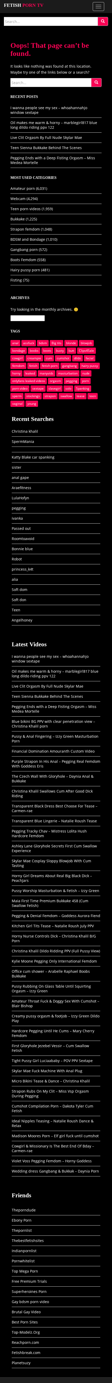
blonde (71, 343)
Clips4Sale (86, 350)
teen (92, 396)
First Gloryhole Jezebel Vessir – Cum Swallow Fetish (50, 1048)
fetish (33, 366)
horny (16, 373)
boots (47, 350)
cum (49, 358)
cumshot (63, 358)
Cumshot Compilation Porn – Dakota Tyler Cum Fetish (52, 1108)
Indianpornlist (24, 1250)
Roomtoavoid (23, 538)
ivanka (17, 518)
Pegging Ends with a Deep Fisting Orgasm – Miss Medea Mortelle (52, 160)
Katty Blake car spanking (33, 457)
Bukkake (17, 218)
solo (68, 388)
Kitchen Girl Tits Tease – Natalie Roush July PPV (53, 925)
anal (15, 343)
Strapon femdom (25, 229)
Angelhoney (22, 620)
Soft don (19, 599)
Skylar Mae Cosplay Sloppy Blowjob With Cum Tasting (51, 863)
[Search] (103, 21)
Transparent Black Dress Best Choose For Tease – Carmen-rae (54, 808)
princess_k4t (22, 569)
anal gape (20, 477)
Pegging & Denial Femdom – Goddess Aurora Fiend (56, 915)
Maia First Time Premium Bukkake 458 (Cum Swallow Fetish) (50, 903)
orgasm (55, 381)
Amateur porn (22, 188)
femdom (18, 366)
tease (81, 396)
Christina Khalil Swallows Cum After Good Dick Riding (52, 793)
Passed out (21, 528)
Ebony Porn (22, 1220)
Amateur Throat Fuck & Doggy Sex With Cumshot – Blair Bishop (55, 1003)
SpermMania (23, 441)
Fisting (16, 280)
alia (15, 579)
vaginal (17, 403)
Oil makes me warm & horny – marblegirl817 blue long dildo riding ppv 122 (53, 125)
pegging (71, 381)
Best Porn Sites (25, 1322)
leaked (30, 373)
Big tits (56, 343)
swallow (66, 396)
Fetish (23, 5)
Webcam (18, 198)
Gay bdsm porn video (30, 1301)
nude (86, 373)
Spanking (82, 388)
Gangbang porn (24, 249)
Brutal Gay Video (26, 1311)
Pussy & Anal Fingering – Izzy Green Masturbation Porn (55, 738)
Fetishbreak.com (26, 1352)
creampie (34, 358)
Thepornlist (22, 1230)
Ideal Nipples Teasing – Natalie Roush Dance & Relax (53, 1123)
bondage (18, 350)
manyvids (46, 373)
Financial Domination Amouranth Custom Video (53, 751)
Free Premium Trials (29, 1281)
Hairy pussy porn (25, 269)
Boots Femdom (23, 259)
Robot (17, 558)
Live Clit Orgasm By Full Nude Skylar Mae (46, 137)
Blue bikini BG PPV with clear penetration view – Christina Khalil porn (53, 724)
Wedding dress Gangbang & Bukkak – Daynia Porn (55, 1171)
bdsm (43, 343)
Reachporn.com (25, 1342)
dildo (77, 358)
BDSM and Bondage (27, 239)
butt (71, 350)
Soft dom (19, 589)
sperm (17, 396)
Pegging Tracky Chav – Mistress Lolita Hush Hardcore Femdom (49, 833)
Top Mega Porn (25, 1271)
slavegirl (54, 388)
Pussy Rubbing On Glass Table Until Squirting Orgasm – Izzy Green (51, 988)
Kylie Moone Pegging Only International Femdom (54, 961)
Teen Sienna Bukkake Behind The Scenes (46, 147)
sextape (38, 388)
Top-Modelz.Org (26, 1332)
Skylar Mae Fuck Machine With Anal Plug (47, 1070)
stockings (33, 396)
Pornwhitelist (23, 1260)
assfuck (28, 343)
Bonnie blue (22, 548)
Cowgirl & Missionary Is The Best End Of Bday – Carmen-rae (53, 1148)
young (31, 403)
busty (60, 350)
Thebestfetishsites (28, 1240)
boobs (34, 350)
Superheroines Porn (29, 1291)
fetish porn (50, 366)
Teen (16, 609)
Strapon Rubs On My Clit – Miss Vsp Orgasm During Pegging (50, 1093)
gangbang (69, 366)
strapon (50, 396)
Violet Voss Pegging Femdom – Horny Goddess (52, 1160)
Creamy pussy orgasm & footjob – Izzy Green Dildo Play (55, 1018)
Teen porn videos (25, 208)
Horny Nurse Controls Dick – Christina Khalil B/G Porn (54, 938)
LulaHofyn (20, 497)
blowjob (86, 343)
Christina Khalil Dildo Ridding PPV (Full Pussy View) (56, 950)
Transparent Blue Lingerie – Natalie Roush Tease (54, 820)
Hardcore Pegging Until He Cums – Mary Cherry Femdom (53, 1033)
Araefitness (21, 487)
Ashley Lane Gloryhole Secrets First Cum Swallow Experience (54, 848)
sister (16, 467)
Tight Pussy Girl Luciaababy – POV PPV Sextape (52, 1060)
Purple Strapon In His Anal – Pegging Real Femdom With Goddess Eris (56, 764)
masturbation (68, 373)
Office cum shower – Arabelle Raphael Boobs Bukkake (51, 973)
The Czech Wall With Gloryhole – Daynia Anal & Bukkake (53, 778)
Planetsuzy (21, 1362)
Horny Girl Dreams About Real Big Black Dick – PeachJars (52, 878)
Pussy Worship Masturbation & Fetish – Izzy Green (55, 890)
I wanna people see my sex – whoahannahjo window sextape (48, 110)
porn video (20, 388)
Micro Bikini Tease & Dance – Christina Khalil (51, 1081)
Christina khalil (25, 431)
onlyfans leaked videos (28, 381)
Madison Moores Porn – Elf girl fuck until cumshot (55, 1135)
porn (85, 381)
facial (90, 358)
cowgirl (17, 358)
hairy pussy (90, 366)
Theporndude (24, 1210)
